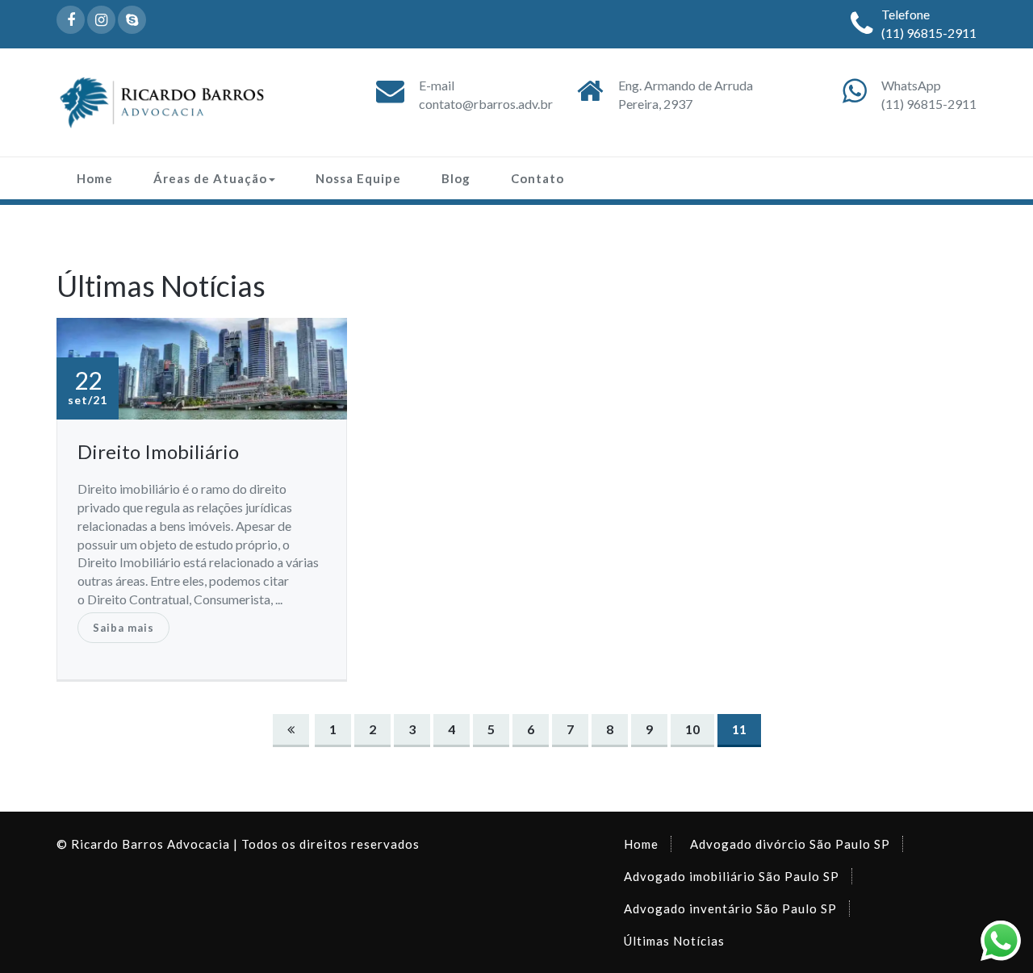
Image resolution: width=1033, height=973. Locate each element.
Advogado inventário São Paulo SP (730, 908)
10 (692, 729)
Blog (455, 178)
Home (95, 178)
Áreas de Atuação (210, 178)
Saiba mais (123, 627)
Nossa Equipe (358, 178)
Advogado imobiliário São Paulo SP (731, 876)
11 (739, 729)
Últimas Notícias (674, 940)
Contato (537, 178)
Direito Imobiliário (158, 451)
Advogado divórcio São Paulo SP (790, 844)
